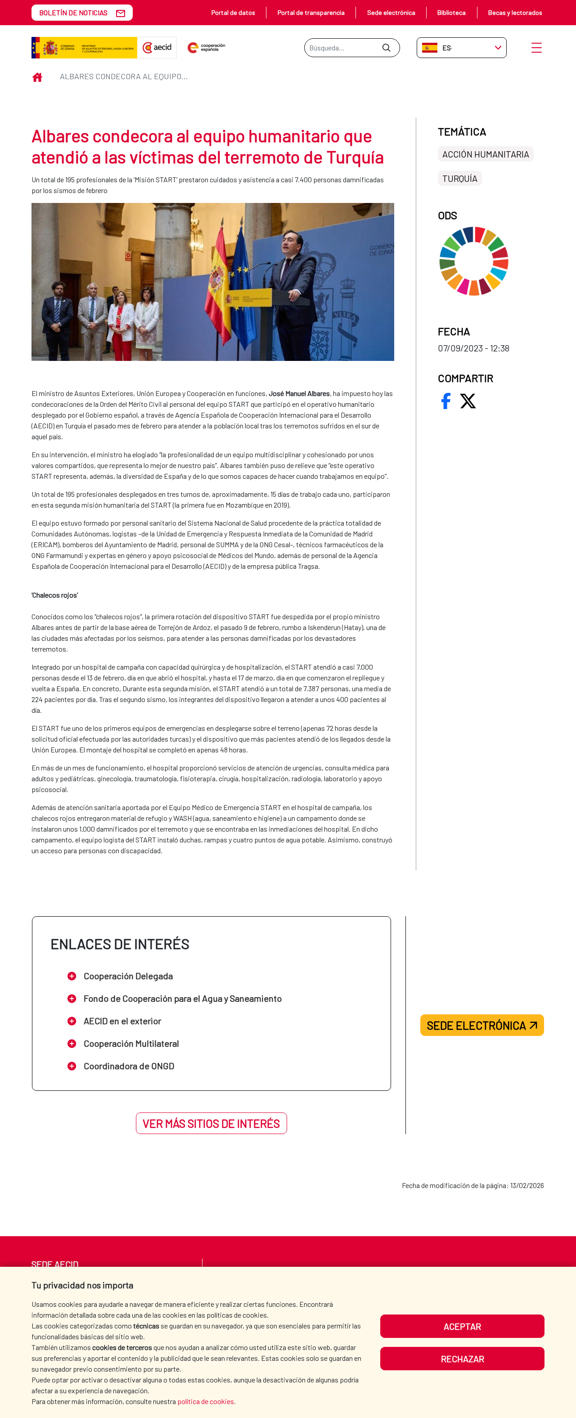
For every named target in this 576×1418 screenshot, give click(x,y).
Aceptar (462, 1326)
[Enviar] (386, 47)
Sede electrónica (391, 12)
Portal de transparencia (311, 12)
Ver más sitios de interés (211, 1123)
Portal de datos (233, 12)
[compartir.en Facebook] (446, 401)
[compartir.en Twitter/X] (468, 401)
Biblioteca (451, 12)
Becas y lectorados (515, 12)
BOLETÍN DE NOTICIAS (73, 12)
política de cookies (205, 1401)
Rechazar (462, 1358)
